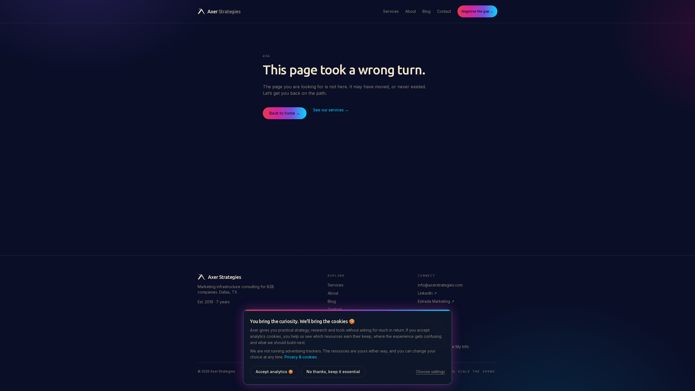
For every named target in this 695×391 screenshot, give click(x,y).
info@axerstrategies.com (440, 285)
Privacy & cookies (301, 357)
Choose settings (430, 371)
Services (391, 11)
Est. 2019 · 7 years (214, 301)
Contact (444, 11)
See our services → (331, 110)
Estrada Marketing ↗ (436, 301)
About (410, 11)
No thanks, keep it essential (333, 371)
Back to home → (284, 113)
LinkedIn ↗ (427, 293)
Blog (426, 11)
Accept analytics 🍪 (274, 371)
